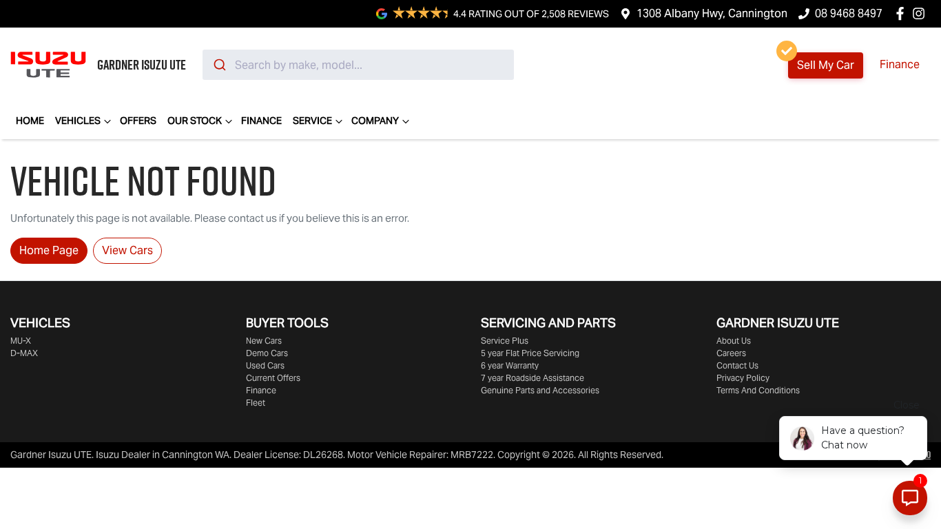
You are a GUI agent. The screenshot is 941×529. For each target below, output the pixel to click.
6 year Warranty (510, 365)
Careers (731, 353)
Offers (138, 120)
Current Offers (273, 378)
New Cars (264, 340)
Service (312, 120)
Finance (900, 64)
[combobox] (358, 65)
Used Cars (265, 365)
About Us (733, 340)
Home (30, 120)
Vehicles (78, 120)
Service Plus (504, 340)
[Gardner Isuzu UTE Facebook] (902, 13)
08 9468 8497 (848, 13)
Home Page (49, 250)
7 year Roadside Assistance (532, 378)
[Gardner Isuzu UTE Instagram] (921, 13)
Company (375, 120)
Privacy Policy (742, 378)
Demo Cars (267, 353)
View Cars (127, 250)
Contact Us (737, 365)
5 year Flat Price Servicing (530, 353)
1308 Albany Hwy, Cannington (712, 13)
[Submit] (219, 65)
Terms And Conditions (758, 390)
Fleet (255, 402)
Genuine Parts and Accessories (540, 390)
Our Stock (194, 120)
